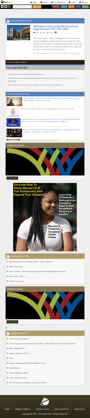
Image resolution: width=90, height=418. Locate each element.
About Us (85, 2)
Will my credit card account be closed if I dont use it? (39, 140)
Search (38, 7)
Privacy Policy (42, 409)
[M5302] (45, 327)
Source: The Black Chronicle (16, 62)
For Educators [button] (59, 2)
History (64, 7)
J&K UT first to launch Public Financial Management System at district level (47, 109)
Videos (71, 7)
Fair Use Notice (62, 409)
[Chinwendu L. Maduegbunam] (45, 217)
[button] (11, 415)
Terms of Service (23, 409)
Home (35, 2)
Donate (85, 7)
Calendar (56, 7)
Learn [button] (45, 2)
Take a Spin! (13, 178)
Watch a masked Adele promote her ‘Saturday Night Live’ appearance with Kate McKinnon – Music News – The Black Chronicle (51, 131)
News (78, 7)
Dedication (79, 409)
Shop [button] (73, 2)
